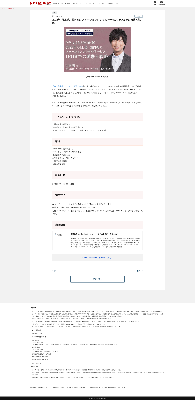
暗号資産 (68, 3)
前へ (56, 271)
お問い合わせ (161, 4)
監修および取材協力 (66, 387)
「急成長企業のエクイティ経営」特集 (67, 86)
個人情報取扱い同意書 (109, 387)
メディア (9, 8)
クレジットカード (78, 3)
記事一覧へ (97, 279)
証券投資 (56, 3)
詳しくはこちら (36, 363)
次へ (139, 271)
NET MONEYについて (45, 387)
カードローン (90, 3)
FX (62, 3)
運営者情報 (33, 387)
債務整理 (110, 3)
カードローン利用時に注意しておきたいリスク (79, 326)
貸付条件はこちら (37, 333)
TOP (3, 8)
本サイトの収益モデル (81, 387)
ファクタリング (101, 3)
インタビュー (120, 3)
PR (54, 12)
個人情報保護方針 (95, 387)
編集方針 (56, 387)
